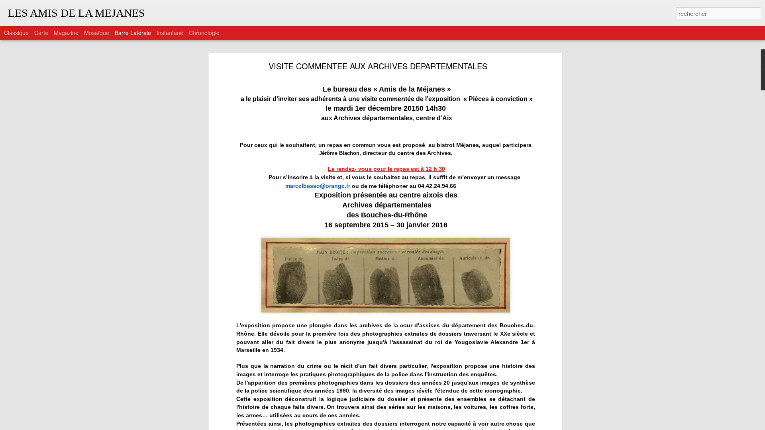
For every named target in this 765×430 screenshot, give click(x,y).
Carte (41, 33)
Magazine (66, 33)
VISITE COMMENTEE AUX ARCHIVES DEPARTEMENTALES (378, 66)
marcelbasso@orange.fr (317, 186)
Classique (16, 33)
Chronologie (204, 33)
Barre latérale (133, 33)
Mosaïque (96, 33)
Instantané (170, 33)
